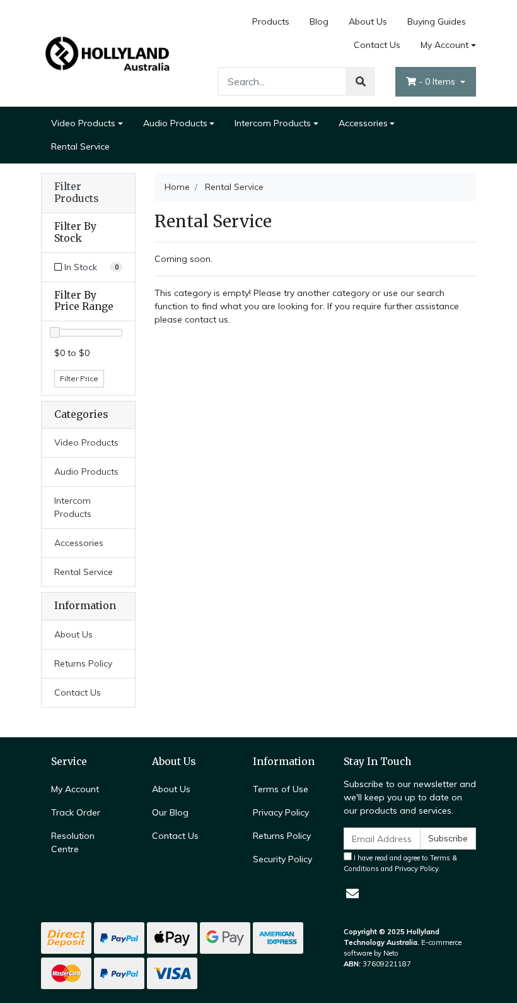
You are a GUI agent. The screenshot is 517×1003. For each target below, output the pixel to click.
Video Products (83, 123)
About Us (368, 21)
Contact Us (377, 44)
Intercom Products (273, 123)
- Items (438, 81)
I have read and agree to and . (400, 863)
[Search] (360, 81)
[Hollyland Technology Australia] (107, 52)
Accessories (363, 123)
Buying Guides (436, 21)
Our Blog (170, 812)
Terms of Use (280, 789)
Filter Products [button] (76, 193)
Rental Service (80, 146)
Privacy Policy (281, 812)
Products (270, 21)
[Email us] (352, 893)
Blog (319, 21)
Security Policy (282, 859)
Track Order (75, 812)
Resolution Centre (73, 842)
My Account (444, 44)
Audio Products (175, 123)
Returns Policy (83, 663)
